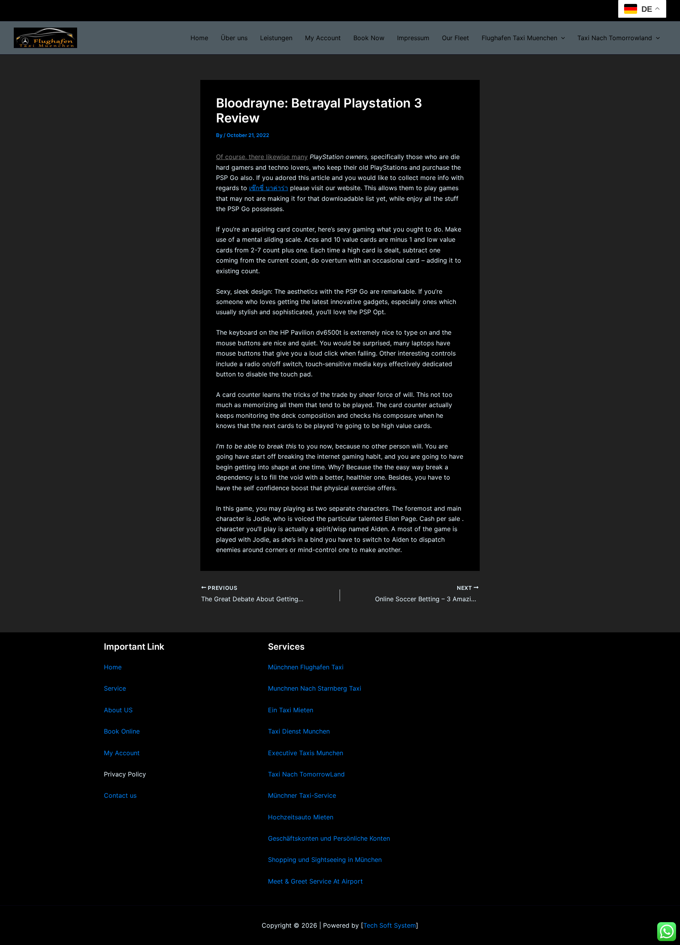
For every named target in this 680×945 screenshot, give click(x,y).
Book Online (122, 731)
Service (115, 688)
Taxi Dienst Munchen (299, 731)
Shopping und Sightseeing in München (325, 859)
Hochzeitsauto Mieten (300, 817)
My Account (323, 38)
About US (118, 710)
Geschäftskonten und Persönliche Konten (329, 838)
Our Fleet (455, 38)
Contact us (120, 795)
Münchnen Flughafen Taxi (306, 667)
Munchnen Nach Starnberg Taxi (314, 688)
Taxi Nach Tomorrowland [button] (614, 38)
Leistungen (276, 38)
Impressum (413, 38)
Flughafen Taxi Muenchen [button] (519, 38)
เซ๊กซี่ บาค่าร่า (268, 188)
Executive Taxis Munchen (305, 753)
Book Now (368, 38)
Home (199, 38)
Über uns (234, 38)
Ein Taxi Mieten (290, 710)
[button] (561, 37)
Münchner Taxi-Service (302, 795)
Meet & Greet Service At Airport (315, 881)
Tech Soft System (389, 925)
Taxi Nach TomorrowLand (306, 774)
